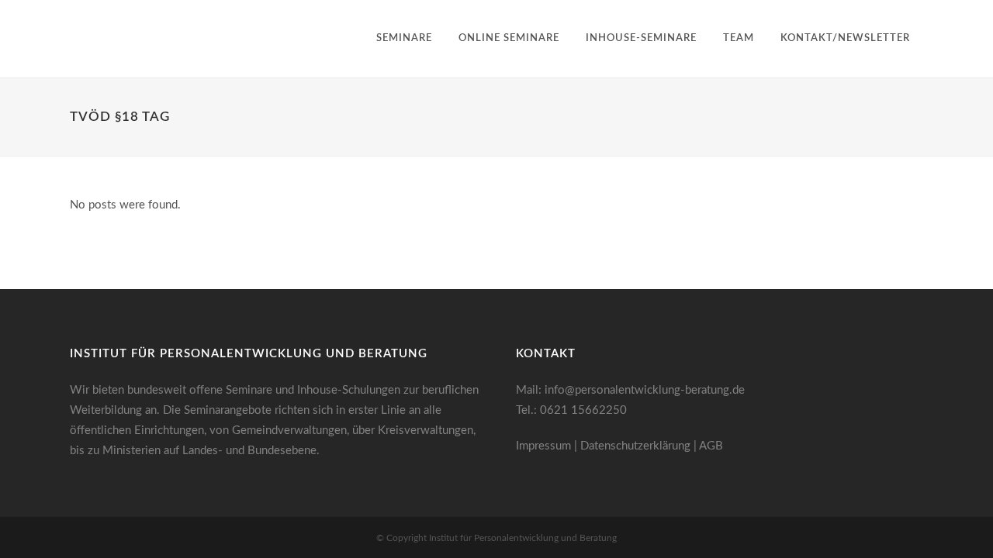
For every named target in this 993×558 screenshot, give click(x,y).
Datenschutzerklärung (635, 446)
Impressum (543, 446)
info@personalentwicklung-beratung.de (645, 390)
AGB (711, 446)
